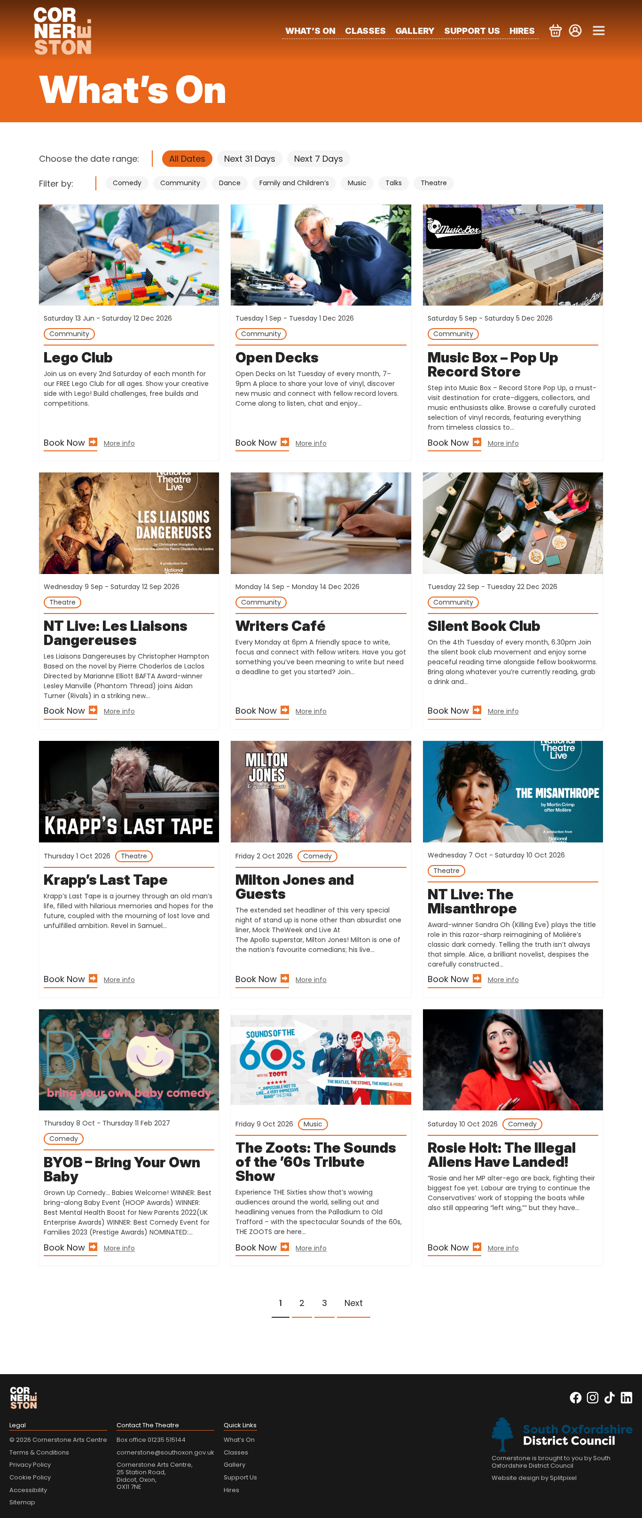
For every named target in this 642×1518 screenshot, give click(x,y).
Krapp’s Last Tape (106, 880)
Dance (230, 183)
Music (357, 183)
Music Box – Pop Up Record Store (493, 364)
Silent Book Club (484, 626)
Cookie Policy (30, 1477)
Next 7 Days (318, 159)
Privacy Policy (30, 1464)
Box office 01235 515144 (151, 1439)
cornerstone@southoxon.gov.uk (165, 1452)
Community (180, 183)
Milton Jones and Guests (294, 887)
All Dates (187, 159)
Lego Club (78, 357)
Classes (365, 31)
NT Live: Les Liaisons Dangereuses (116, 633)
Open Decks (277, 357)
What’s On (310, 31)
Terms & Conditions (39, 1452)
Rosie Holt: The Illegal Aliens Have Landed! (502, 1154)
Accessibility (28, 1490)
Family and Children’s (294, 183)
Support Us (472, 31)
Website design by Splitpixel (534, 1477)
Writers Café (280, 626)
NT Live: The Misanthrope (472, 901)
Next (353, 1303)
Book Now (64, 442)
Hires (522, 31)
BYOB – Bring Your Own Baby (122, 1169)
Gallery (415, 31)
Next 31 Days (249, 159)
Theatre (434, 183)
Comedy (127, 183)
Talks (393, 183)
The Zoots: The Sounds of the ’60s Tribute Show (315, 1161)
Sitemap (22, 1502)
